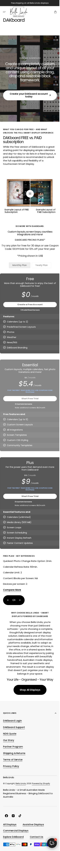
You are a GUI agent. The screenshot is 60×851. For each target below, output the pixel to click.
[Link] (30, 576)
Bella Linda (21, 793)
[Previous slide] (8, 603)
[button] (4, 12)
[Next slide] (19, 603)
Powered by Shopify (41, 793)
